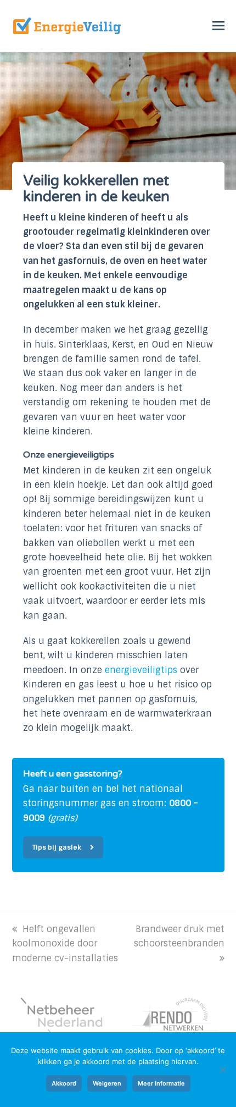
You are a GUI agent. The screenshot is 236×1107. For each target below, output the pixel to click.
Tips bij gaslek (56, 847)
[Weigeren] (222, 1069)
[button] (218, 26)
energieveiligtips (141, 670)
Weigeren (107, 1083)
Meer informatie (161, 1083)
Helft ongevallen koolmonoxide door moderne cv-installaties (65, 943)
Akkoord (64, 1083)
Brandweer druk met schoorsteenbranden (179, 936)
